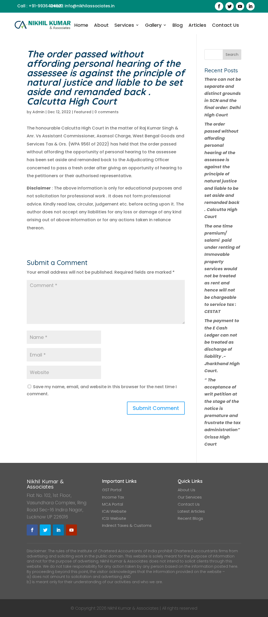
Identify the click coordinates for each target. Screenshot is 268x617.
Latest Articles (191, 511)
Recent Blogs (190, 518)
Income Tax (113, 497)
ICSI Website (114, 518)
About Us (186, 489)
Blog (177, 25)
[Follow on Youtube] (240, 6)
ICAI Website (114, 511)
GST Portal (111, 489)
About (101, 25)
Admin (38, 112)
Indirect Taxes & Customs (127, 525)
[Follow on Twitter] (229, 6)
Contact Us (225, 25)
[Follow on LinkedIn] (250, 6)
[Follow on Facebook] (219, 6)
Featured (82, 112)
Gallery (153, 25)
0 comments (106, 112)
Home (81, 25)
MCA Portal (112, 504)
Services (124, 25)
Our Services (190, 497)
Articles (197, 25)
